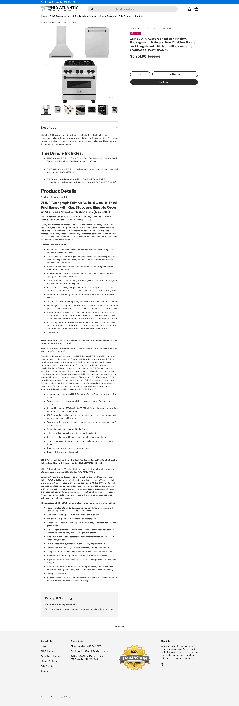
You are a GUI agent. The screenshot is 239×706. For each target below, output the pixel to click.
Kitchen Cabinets (107, 16)
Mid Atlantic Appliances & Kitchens (59, 697)
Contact (139, 16)
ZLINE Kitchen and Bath (139, 29)
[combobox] (133, 9)
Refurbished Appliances (84, 16)
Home (44, 16)
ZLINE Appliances (58, 16)
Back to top (119, 626)
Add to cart (175, 74)
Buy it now (164, 82)
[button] (196, 9)
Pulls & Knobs (125, 16)
